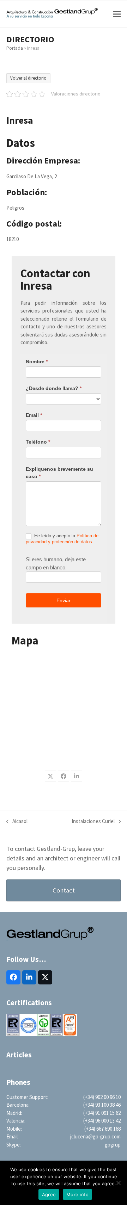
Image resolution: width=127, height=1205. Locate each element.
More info (77, 1194)
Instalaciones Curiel (93, 822)
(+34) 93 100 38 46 (102, 1104)
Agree (49, 1194)
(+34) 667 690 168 (102, 1128)
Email (34, 415)
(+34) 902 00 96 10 (102, 1097)
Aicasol (17, 822)
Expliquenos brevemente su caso (59, 472)
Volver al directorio (28, 78)
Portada (14, 48)
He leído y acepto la (62, 538)
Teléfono (38, 442)
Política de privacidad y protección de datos (62, 538)
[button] (117, 14)
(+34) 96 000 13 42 (102, 1120)
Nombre (37, 361)
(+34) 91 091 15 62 (102, 1113)
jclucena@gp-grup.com (95, 1136)
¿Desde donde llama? (53, 388)
